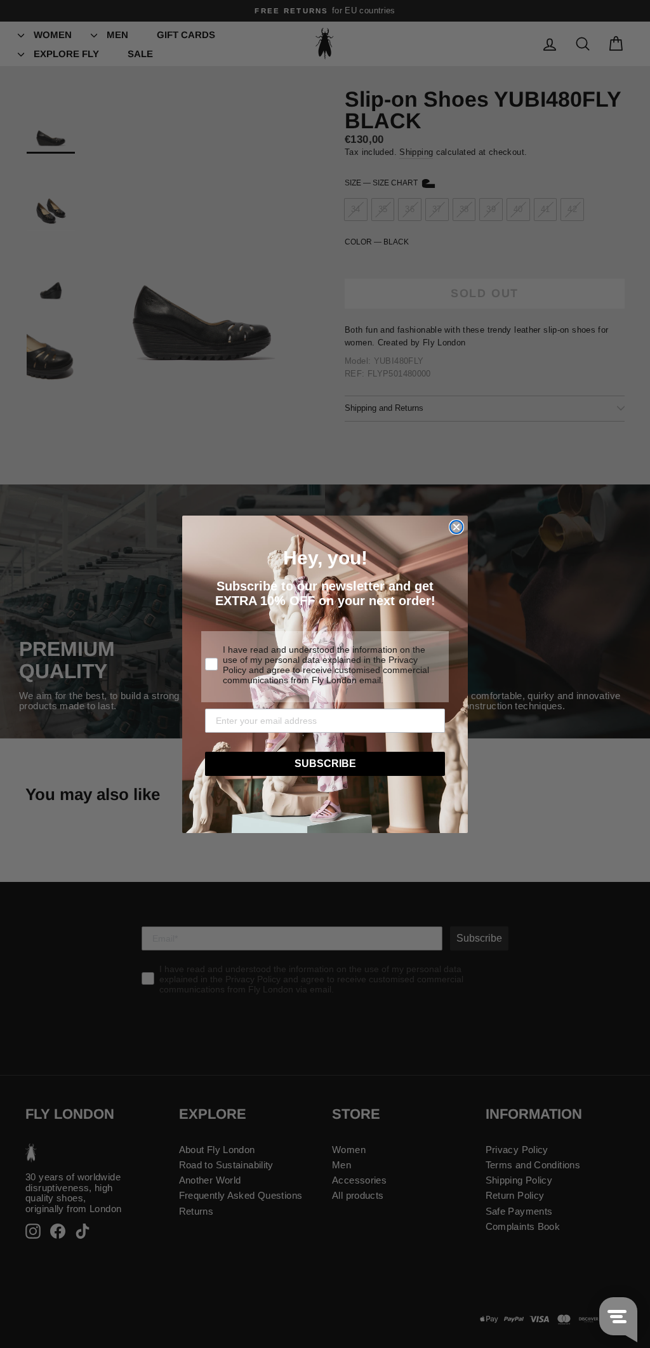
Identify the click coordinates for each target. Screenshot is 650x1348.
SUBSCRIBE (325, 763)
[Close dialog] (456, 527)
